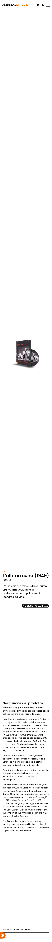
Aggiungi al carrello (35, 605)
